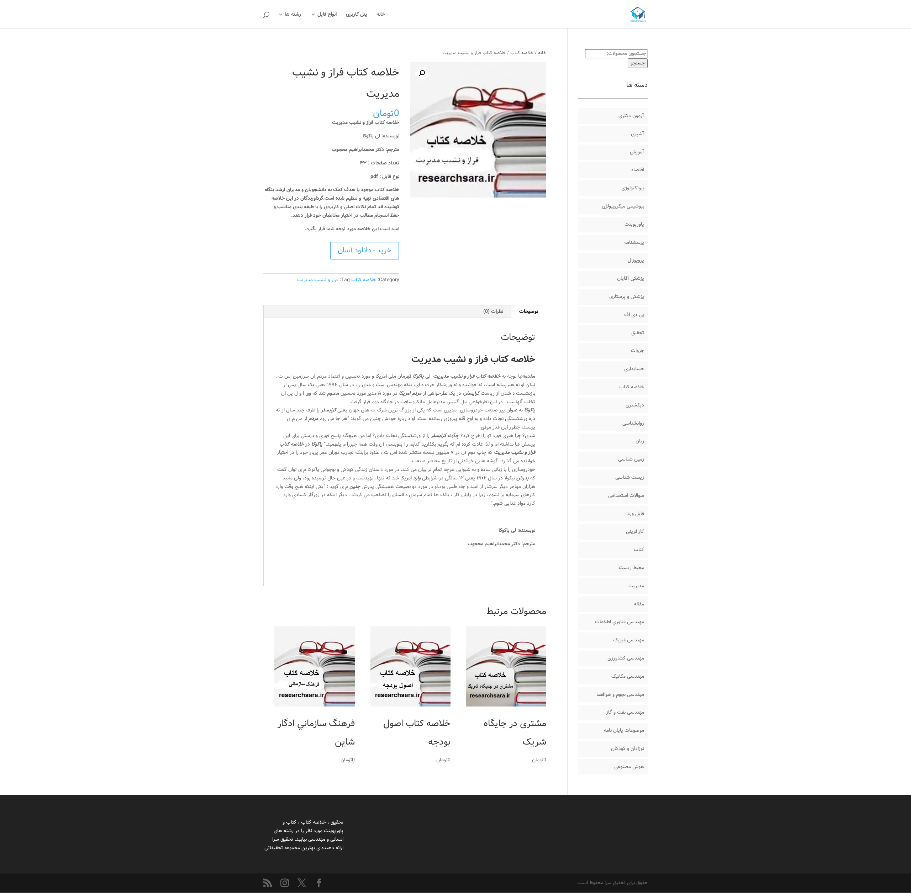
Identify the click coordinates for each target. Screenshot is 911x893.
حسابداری (634, 369)
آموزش (637, 152)
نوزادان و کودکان (627, 748)
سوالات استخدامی (626, 495)
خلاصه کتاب (521, 53)
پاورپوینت (634, 224)
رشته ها (293, 15)
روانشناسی (633, 423)
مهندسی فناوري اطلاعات (619, 622)
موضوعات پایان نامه (624, 730)
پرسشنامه (634, 242)
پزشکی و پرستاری (626, 296)
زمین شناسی (631, 459)
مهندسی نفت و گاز (625, 712)
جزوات (637, 350)
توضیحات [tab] (528, 311)
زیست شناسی (629, 477)
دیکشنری (635, 405)
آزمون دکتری (631, 116)
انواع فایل (327, 15)
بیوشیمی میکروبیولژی (623, 206)
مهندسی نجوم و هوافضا (620, 694)
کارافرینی (635, 531)
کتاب (639, 549)
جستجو (638, 63)
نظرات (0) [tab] (493, 311)
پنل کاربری (356, 15)
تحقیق (637, 333)
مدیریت (636, 586)
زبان (640, 441)
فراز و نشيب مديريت (317, 280)
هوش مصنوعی (629, 767)
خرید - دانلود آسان (364, 250)
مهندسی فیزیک (628, 640)
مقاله (639, 604)
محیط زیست (631, 568)
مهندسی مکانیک (627, 676)
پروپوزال (636, 260)
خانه (380, 15)
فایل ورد (635, 514)
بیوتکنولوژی (632, 188)
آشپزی (637, 134)
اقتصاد (637, 170)
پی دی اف (634, 315)
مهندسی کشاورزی (625, 658)
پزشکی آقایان (630, 278)
